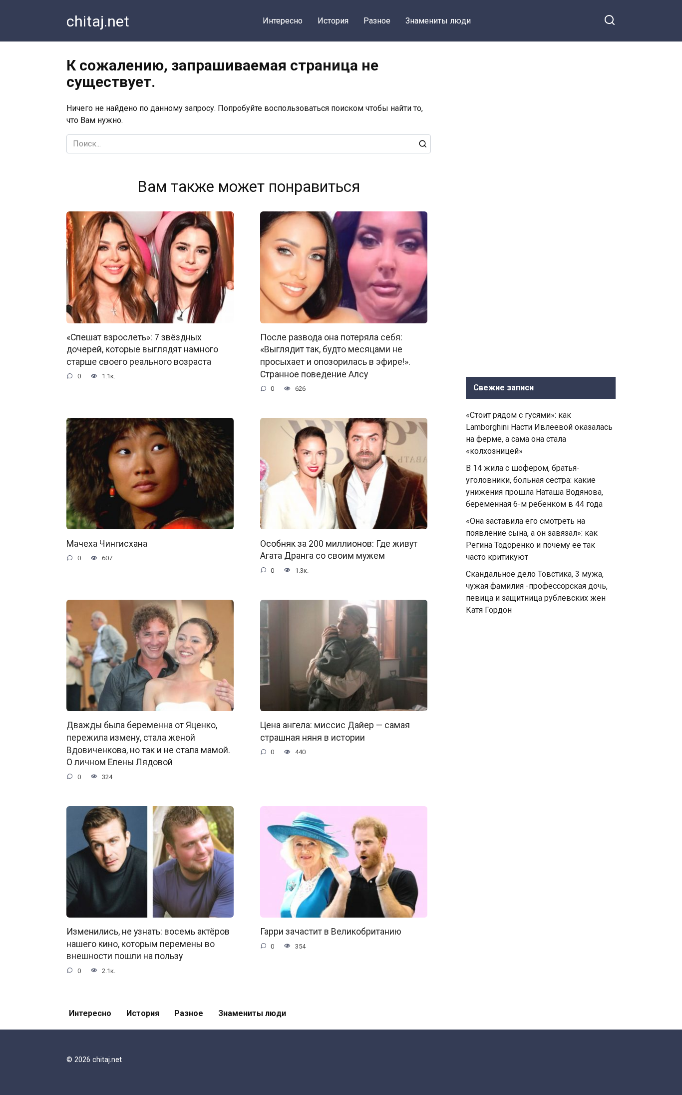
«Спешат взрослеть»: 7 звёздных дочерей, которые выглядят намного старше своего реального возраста (142, 349)
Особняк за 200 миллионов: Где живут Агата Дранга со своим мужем (338, 549)
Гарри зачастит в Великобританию (330, 932)
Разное (376, 20)
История (333, 20)
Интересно (283, 20)
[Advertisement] (541, 207)
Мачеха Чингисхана (106, 543)
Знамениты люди (438, 20)
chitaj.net (97, 21)
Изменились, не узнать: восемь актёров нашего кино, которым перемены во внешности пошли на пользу (148, 944)
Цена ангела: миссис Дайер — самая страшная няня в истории (335, 731)
